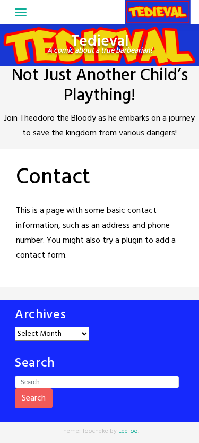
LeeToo (128, 431)
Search (34, 398)
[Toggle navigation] (20, 12)
